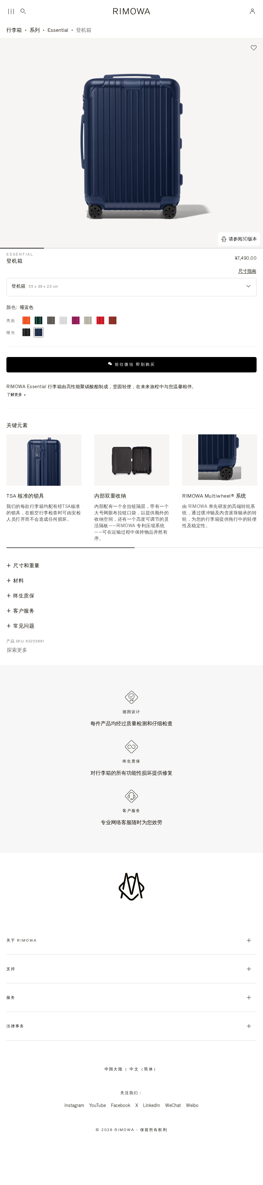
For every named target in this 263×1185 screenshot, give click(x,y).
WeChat (173, 1105)
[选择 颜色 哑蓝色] (38, 333)
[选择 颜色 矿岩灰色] (51, 321)
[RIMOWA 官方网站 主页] (131, 11)
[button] (254, 48)
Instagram (74, 1105)
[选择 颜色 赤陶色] (112, 321)
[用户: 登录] (252, 11)
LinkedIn (151, 1105)
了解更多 (14, 394)
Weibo (192, 1105)
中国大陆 (115, 1069)
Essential (57, 30)
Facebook (120, 1105)
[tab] (70, 547)
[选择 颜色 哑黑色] (26, 333)
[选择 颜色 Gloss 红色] (100, 321)
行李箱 (14, 30)
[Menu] (11, 11)
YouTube (97, 1105)
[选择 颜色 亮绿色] (38, 321)
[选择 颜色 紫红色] (75, 321)
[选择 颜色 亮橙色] (26, 321)
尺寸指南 (247, 271)
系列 (35, 30)
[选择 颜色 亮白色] (63, 321)
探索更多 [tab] (17, 650)
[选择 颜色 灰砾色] (87, 321)
